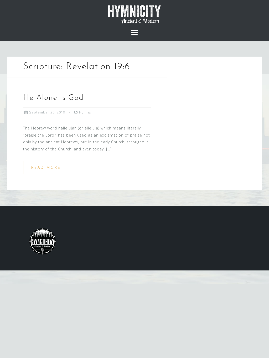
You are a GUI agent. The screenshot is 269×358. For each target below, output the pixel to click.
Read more (46, 167)
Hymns (85, 112)
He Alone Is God (53, 98)
